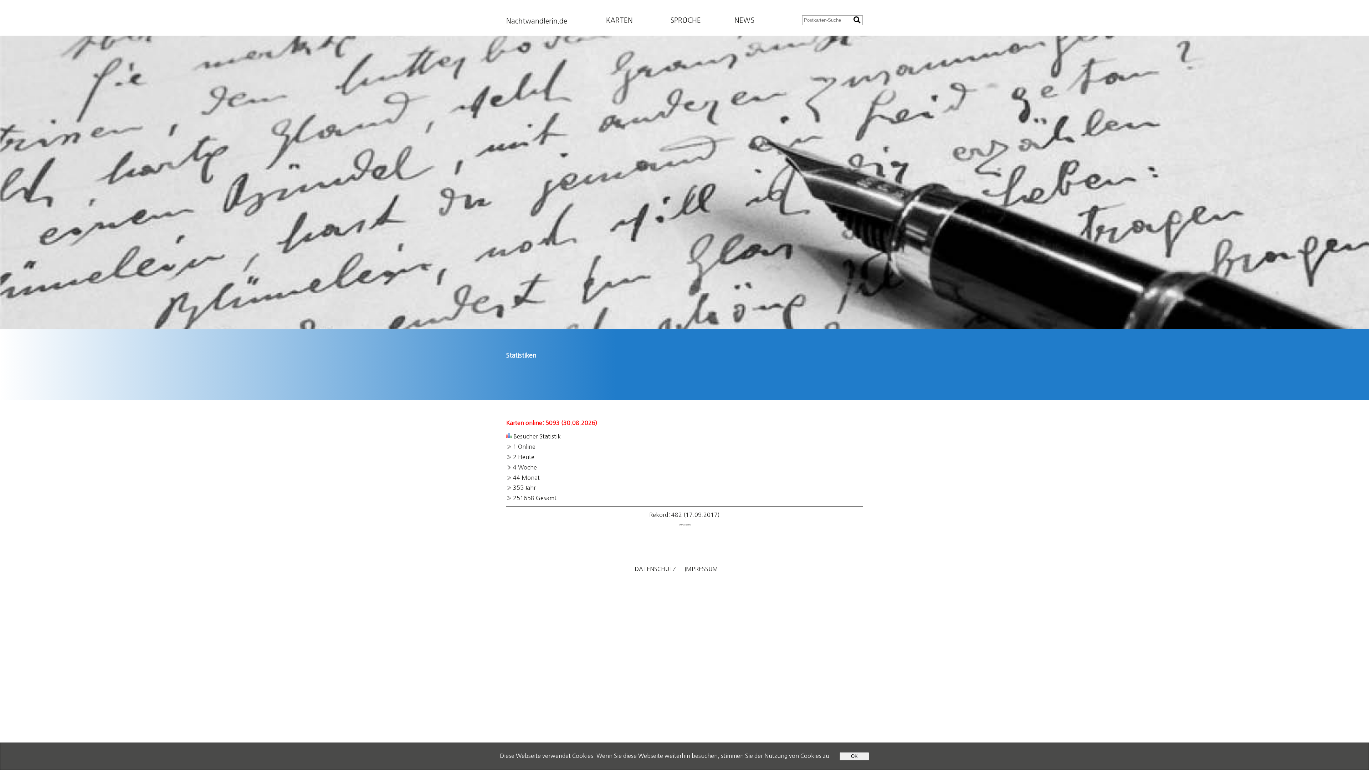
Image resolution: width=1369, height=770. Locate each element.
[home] (684, 182)
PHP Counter (685, 525)
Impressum (701, 569)
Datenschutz (655, 569)
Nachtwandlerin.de (536, 21)
